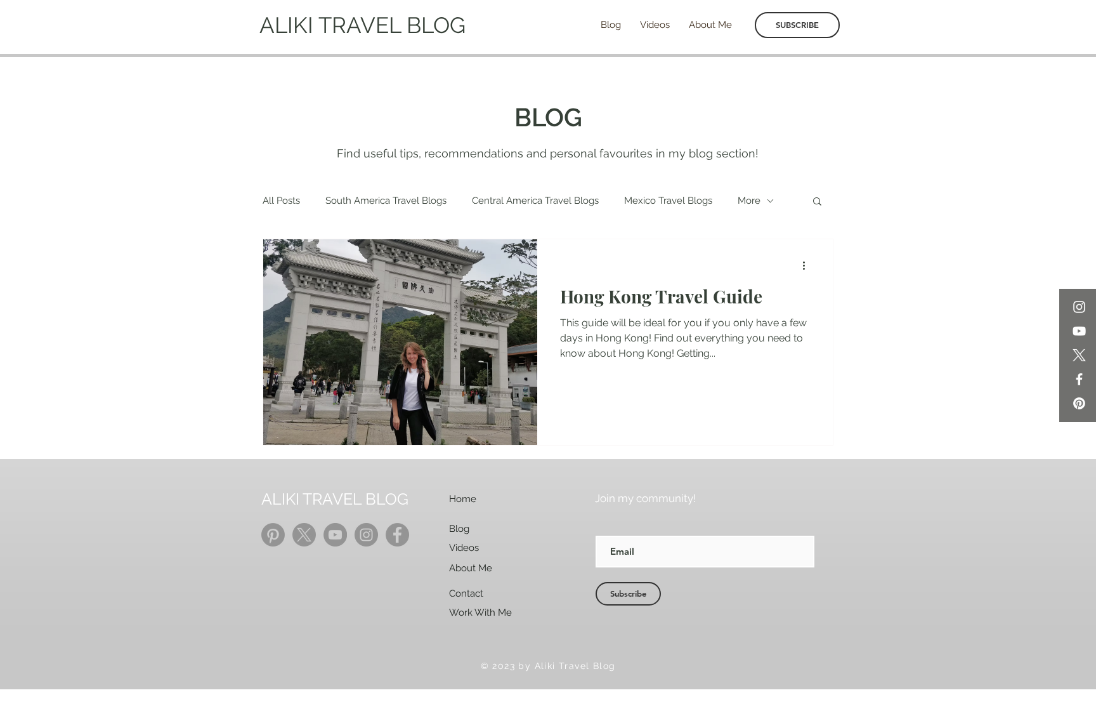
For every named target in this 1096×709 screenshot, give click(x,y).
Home (462, 499)
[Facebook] (1079, 379)
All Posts (281, 200)
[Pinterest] (1079, 403)
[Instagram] (1079, 307)
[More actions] (808, 265)
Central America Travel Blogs (535, 200)
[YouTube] (1079, 331)
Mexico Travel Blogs (668, 200)
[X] (1079, 355)
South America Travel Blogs (386, 200)
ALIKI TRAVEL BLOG (362, 25)
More (749, 200)
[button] (817, 202)
